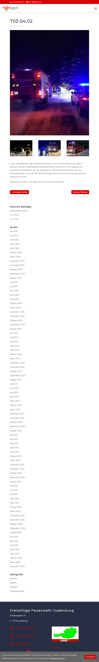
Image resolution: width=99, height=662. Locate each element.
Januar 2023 (15, 409)
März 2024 (14, 350)
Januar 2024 (15, 358)
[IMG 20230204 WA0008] (21, 148)
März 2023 (14, 401)
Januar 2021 (15, 511)
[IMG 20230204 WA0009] (49, 148)
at (24, 644)
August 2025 (15, 278)
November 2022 (17, 418)
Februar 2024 (16, 354)
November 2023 (17, 367)
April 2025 (14, 295)
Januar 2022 (15, 460)
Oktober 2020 (16, 524)
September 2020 (17, 528)
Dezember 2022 (17, 413)
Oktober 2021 (16, 473)
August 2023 (15, 380)
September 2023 (17, 375)
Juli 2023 (14, 384)
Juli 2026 (14, 231)
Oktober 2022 (16, 422)
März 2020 (14, 553)
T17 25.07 (14, 215)
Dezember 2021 (17, 464)
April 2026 (14, 244)
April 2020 (14, 549)
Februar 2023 (16, 405)
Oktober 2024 (16, 320)
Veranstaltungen (17, 591)
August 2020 (15, 532)
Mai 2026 (14, 239)
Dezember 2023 (17, 363)
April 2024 (14, 346)
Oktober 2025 (16, 269)
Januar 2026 (15, 256)
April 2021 (14, 498)
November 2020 (17, 520)
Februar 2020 (16, 558)
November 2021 (17, 469)
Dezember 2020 (17, 515)
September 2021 (17, 477)
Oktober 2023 (16, 371)
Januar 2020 (15, 562)
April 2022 (14, 447)
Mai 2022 (14, 443)
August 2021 (15, 481)
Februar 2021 (16, 507)
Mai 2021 (14, 494)
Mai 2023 (14, 392)
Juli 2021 (14, 486)
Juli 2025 (14, 282)
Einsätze (13, 578)
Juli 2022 (14, 435)
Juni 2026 (14, 235)
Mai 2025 (14, 290)
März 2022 (14, 452)
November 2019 (17, 566)
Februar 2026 (16, 252)
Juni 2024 (14, 337)
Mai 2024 (14, 341)
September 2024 (17, 324)
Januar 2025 (15, 307)
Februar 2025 (16, 303)
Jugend (13, 582)
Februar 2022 (16, 456)
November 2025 (17, 265)
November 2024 (17, 316)
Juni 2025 (14, 286)
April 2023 (14, 396)
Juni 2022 (14, 439)
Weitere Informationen (58, 658)
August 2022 (15, 430)
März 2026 (14, 248)
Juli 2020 (14, 536)
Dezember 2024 (17, 312)
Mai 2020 (14, 545)
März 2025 (14, 299)
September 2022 (17, 426)
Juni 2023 (14, 388)
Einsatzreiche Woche (19, 210)
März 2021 (14, 503)
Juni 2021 (14, 490)
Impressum (56, 647)
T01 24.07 (14, 219)
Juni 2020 (14, 541)
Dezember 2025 (17, 261)
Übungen (14, 587)
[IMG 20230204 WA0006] (78, 148)
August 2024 (15, 329)
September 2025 (17, 273)
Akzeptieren (90, 657)
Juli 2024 (14, 333)
